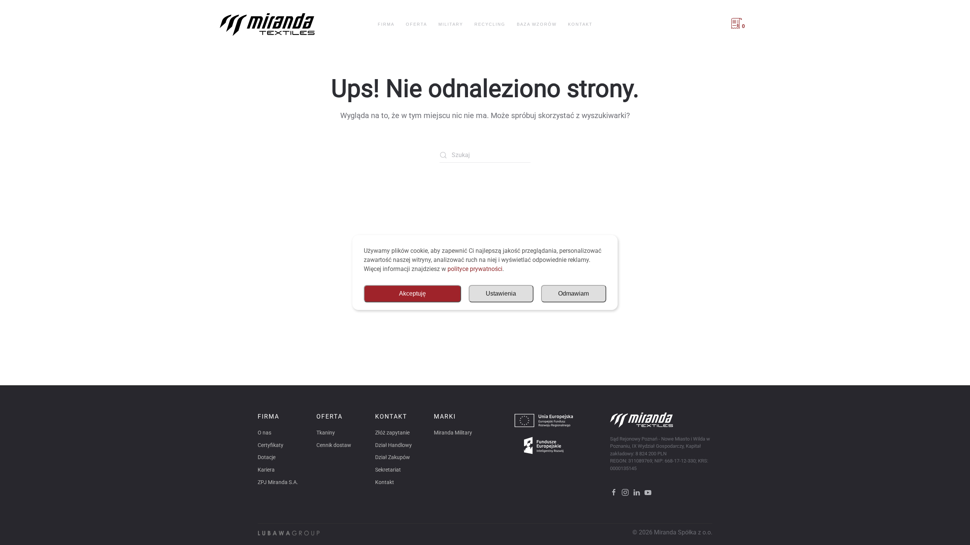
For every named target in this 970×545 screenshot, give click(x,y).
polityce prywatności (474, 268)
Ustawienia (501, 293)
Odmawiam (573, 293)
